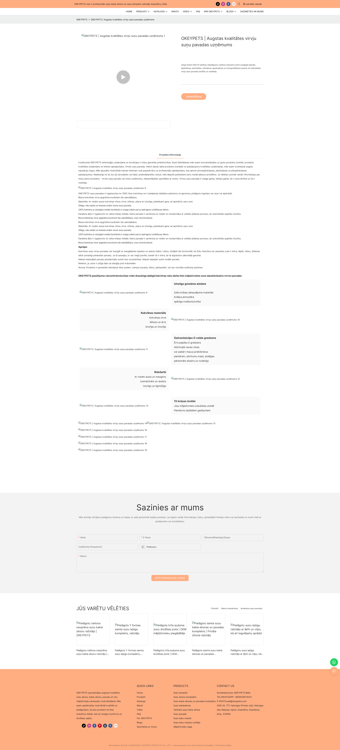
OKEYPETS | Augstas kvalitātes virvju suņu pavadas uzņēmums (122, 19)
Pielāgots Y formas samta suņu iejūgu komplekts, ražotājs (129, 652)
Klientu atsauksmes (229, 608)
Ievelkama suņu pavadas (251, 608)
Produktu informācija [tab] (170, 154)
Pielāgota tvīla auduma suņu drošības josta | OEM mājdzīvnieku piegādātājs (169, 652)
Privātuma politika (223, 745)
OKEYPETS (81, 19)
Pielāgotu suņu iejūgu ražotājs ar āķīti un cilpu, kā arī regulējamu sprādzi (246, 652)
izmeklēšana (193, 96)
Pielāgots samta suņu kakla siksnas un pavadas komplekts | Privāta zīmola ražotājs (207, 652)
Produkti (214, 608)
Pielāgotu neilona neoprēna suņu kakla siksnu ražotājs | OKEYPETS (91, 652)
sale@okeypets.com (236, 701)
